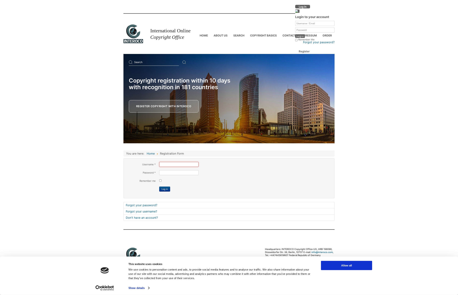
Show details (136, 287)
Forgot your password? (319, 42)
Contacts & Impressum (299, 35)
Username (149, 164)
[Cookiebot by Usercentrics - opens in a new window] (104, 288)
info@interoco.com (322, 252)
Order (327, 35)
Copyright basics (263, 35)
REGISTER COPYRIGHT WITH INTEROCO (163, 106)
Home (204, 35)
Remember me (148, 180)
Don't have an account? (142, 217)
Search (238, 35)
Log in (165, 189)
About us (221, 35)
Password (149, 172)
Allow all (346, 265)
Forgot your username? (141, 211)
